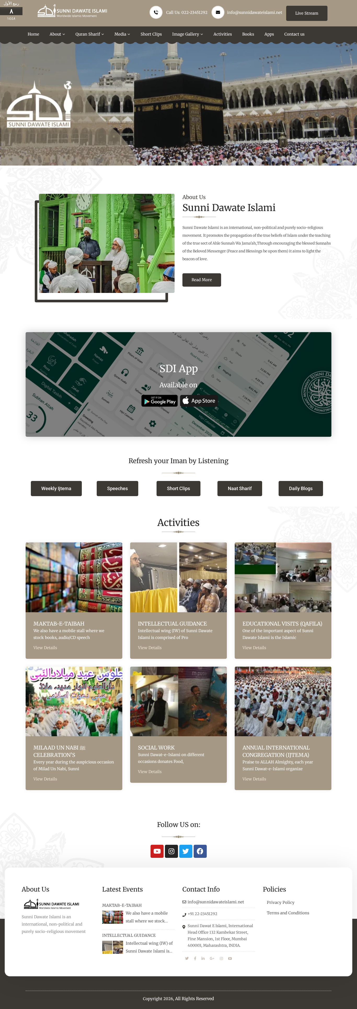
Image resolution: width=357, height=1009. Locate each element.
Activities (223, 34)
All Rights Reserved (194, 998)
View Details (45, 647)
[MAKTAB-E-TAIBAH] (112, 917)
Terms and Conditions (288, 912)
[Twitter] (185, 851)
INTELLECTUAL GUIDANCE (172, 623)
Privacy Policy (281, 902)
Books (248, 34)
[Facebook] (200, 851)
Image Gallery (185, 34)
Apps (269, 34)
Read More (202, 279)
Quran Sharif (88, 34)
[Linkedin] (203, 959)
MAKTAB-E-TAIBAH (58, 623)
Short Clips (151, 34)
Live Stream (306, 13)
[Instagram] (171, 851)
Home (33, 34)
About (55, 34)
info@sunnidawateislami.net (254, 12)
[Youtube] (157, 851)
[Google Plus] (212, 959)
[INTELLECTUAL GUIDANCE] (112, 947)
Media (120, 34)
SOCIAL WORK (156, 747)
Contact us (294, 34)
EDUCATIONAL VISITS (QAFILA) (283, 623)
